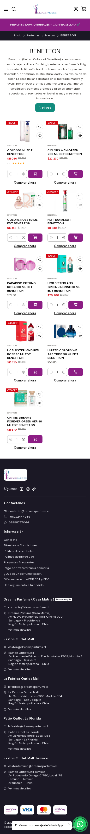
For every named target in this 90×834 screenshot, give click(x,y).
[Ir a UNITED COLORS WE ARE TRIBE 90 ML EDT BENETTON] (65, 331)
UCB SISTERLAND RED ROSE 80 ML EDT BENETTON (23, 354)
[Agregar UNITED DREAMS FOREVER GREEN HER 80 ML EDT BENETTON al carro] (35, 439)
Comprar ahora (25, 182)
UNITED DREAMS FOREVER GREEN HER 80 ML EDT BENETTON (24, 421)
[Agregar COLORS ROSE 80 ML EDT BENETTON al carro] (35, 238)
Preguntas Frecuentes (19, 562)
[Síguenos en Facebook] (28, 489)
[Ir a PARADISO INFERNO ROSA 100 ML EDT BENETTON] (25, 264)
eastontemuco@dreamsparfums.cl (32, 766)
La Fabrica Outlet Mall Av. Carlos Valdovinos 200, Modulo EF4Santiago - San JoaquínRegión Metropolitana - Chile (35, 697)
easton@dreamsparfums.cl (27, 647)
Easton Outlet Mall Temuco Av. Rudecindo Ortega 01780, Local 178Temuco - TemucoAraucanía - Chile (35, 777)
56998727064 (18, 522)
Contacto (10, 540)
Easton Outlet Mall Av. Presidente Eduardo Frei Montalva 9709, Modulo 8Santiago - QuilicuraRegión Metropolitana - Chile (45, 658)
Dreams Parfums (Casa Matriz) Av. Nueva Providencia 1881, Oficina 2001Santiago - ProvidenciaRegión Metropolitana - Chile (36, 618)
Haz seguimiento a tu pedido (24, 585)
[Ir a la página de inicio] (45, 9)
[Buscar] (13, 9)
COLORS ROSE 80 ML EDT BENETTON (22, 221)
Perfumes (33, 35)
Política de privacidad (19, 557)
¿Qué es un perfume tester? (23, 574)
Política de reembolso (19, 551)
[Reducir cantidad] (10, 174)
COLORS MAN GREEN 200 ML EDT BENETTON (65, 152)
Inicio (17, 35)
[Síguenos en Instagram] (21, 489)
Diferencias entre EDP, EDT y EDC (26, 579)
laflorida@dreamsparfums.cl (28, 726)
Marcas (50, 35)
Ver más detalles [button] (19, 630)
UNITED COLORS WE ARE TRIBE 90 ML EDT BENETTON (63, 354)
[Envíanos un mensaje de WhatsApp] (80, 824)
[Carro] (83, 9)
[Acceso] (75, 9)
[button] (45, 107)
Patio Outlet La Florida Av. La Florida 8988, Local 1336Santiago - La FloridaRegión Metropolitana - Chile (29, 737)
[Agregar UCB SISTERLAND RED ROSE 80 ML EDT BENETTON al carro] (35, 372)
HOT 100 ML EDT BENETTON (59, 221)
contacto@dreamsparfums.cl (28, 511)
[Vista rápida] (39, 135)
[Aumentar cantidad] (23, 174)
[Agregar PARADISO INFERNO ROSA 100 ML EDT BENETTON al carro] (35, 305)
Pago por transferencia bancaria (26, 568)
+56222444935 (19, 517)
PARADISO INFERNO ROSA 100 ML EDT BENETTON (21, 286)
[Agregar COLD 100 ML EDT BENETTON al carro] (35, 174)
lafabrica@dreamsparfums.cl (28, 687)
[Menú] (6, 9)
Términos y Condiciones (20, 545)
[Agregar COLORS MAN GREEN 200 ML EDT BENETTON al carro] (75, 174)
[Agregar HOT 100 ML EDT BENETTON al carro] (75, 238)
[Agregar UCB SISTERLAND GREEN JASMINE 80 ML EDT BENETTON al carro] (75, 305)
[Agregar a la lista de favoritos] (39, 127)
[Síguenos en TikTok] (34, 489)
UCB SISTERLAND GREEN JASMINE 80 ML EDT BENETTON (64, 286)
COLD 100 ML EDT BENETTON (20, 152)
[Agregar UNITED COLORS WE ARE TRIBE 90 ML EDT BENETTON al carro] (75, 372)
